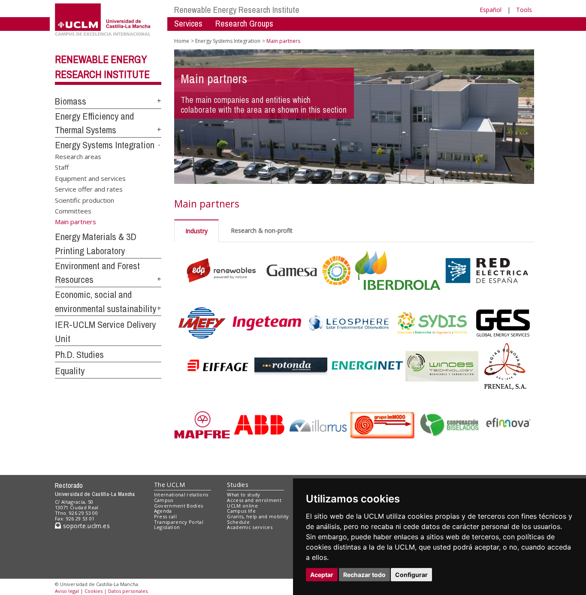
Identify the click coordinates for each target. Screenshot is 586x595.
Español (490, 10)
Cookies (94, 591)
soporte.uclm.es (85, 526)
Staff (62, 167)
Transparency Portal (178, 522)
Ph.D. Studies (79, 354)
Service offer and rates (89, 189)
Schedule (238, 522)
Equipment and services (90, 178)
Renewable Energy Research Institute (236, 9)
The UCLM (169, 485)
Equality (70, 370)
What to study (243, 494)
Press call (165, 516)
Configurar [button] (411, 574)
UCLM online (242, 505)
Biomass (70, 101)
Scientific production (84, 199)
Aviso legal (67, 591)
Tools (524, 10)
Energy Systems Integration (104, 144)
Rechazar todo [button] (364, 574)
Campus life (241, 511)
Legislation (167, 527)
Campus (163, 500)
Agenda (163, 511)
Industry (196, 231)
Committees (73, 211)
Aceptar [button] (321, 574)
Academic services (249, 527)
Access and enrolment (254, 500)
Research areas (78, 156)
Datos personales (128, 591)
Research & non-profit (262, 230)
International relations (181, 494)
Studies (237, 485)
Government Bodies (178, 505)
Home (181, 41)
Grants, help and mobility (258, 516)
